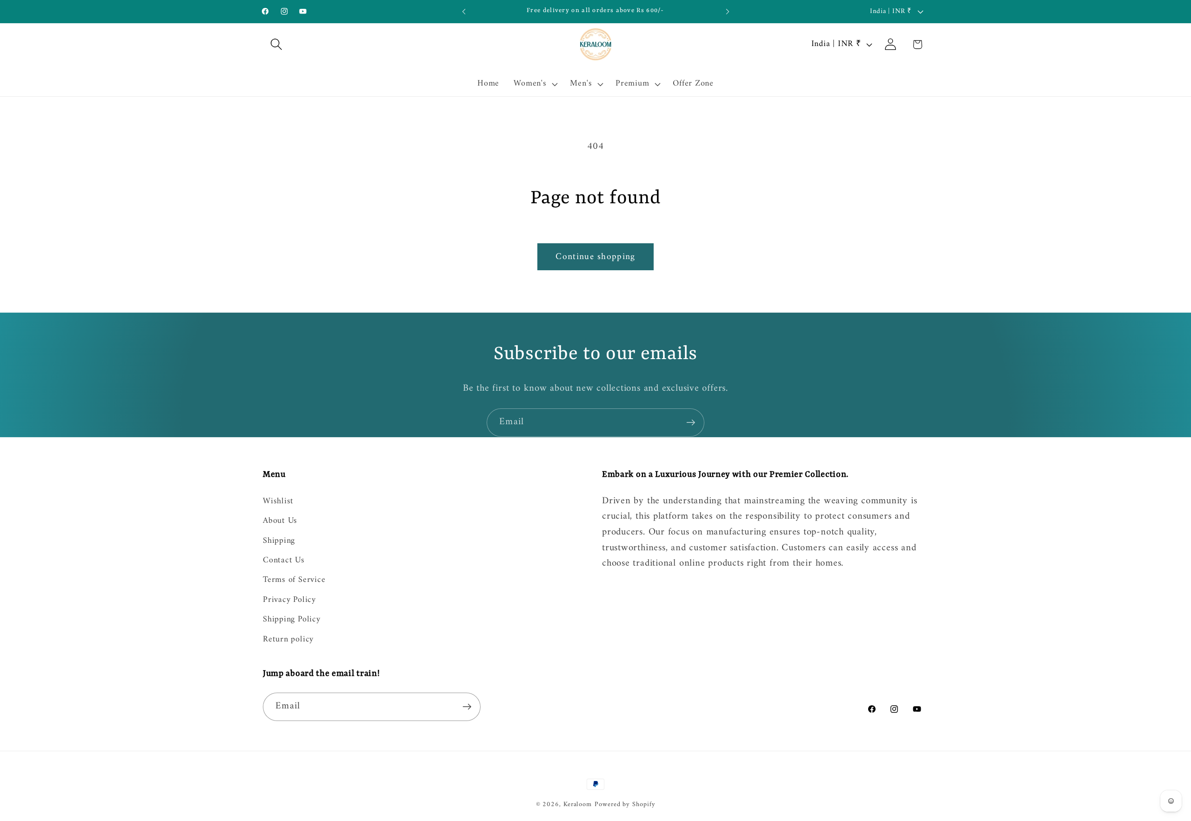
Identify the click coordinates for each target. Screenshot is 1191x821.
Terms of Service (294, 580)
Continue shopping (595, 257)
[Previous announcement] (464, 11)
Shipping (279, 541)
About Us (280, 521)
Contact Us (284, 560)
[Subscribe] (690, 422)
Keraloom (577, 804)
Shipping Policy (292, 619)
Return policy (288, 639)
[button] (276, 44)
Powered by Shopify (625, 804)
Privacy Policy (289, 600)
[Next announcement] (727, 11)
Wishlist (278, 502)
